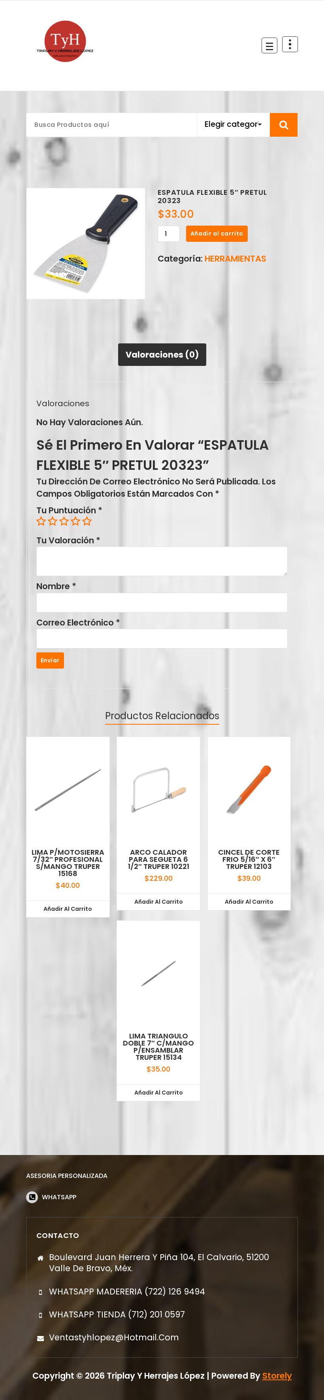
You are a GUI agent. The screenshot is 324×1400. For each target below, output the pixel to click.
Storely (277, 1375)
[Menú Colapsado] (269, 45)
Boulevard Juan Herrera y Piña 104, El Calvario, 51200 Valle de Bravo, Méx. (159, 1262)
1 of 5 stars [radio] (41, 521)
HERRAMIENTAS (235, 258)
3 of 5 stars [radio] (64, 521)
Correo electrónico (78, 622)
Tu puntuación (69, 510)
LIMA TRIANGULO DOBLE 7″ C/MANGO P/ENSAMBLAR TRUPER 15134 (158, 1047)
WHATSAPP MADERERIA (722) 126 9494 (127, 1291)
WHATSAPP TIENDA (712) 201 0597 (117, 1314)
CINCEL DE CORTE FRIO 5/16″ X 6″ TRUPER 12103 (249, 859)
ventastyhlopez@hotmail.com (114, 1337)
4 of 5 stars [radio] (75, 521)
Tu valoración (68, 540)
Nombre (56, 586)
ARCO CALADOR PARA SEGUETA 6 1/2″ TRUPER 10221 (158, 859)
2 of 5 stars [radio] (52, 521)
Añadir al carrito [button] (67, 909)
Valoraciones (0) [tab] (162, 354)
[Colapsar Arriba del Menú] (290, 44)
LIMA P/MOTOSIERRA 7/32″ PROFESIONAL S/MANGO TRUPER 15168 (68, 863)
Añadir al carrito (217, 233)
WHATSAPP (59, 1197)
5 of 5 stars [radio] (87, 521)
